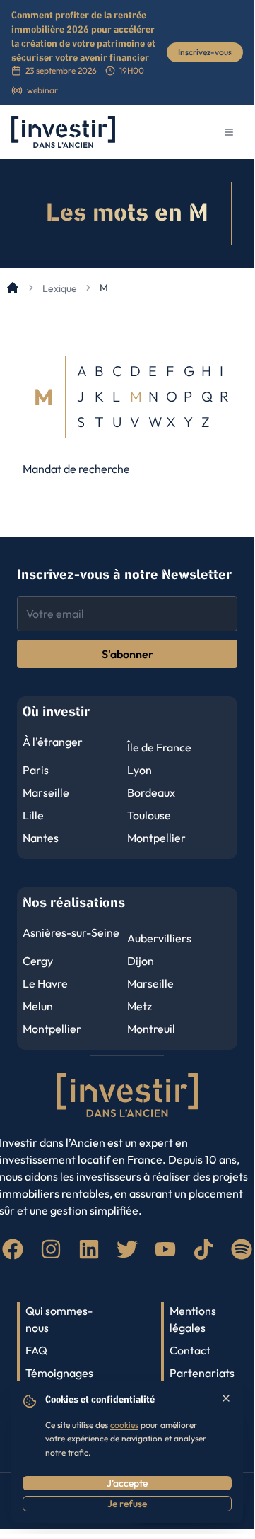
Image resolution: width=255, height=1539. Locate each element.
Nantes (41, 838)
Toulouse (149, 815)
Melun (38, 1006)
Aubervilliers (159, 938)
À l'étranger (53, 742)
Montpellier (156, 838)
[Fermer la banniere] (228, 56)
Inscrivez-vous (205, 52)
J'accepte (127, 1483)
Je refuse (127, 1503)
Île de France (159, 747)
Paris (36, 770)
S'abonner (127, 654)
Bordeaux (151, 792)
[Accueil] (13, 288)
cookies (124, 1425)
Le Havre (45, 983)
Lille (33, 815)
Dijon (140, 961)
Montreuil (151, 1029)
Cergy (38, 961)
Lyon (139, 770)
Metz (139, 1006)
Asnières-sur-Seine (71, 932)
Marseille (46, 792)
